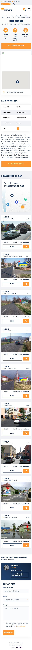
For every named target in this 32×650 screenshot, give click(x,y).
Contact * (5, 596)
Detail (12, 246)
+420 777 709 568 (16, 570)
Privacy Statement (20, 626)
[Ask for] (26, 246)
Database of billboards (9, 16)
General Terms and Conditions (15, 645)
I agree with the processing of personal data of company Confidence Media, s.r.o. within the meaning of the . (17, 625)
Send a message (8, 632)
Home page (3, 16)
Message (5, 605)
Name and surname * (8, 587)
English (14, 4)
